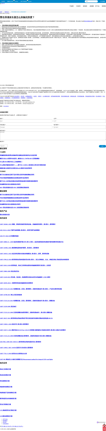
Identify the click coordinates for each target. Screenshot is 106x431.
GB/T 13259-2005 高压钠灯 (8, 306)
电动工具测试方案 (5, 369)
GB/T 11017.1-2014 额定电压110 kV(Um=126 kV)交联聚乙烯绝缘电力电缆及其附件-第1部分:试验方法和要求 (33, 330)
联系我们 (5, 420)
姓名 (1, 118)
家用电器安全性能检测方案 (8, 398)
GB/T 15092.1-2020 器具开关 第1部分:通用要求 (14, 324)
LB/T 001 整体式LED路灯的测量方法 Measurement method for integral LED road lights (26, 359)
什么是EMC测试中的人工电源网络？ (11, 161)
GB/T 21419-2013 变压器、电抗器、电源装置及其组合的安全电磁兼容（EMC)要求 (25, 277)
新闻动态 (7, 11)
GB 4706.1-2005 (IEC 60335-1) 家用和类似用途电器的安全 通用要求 (20, 342)
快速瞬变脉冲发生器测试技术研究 (10, 184)
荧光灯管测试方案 (5, 404)
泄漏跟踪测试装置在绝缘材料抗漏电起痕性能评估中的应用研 (18, 155)
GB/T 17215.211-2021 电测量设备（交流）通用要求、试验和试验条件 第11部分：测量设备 (27, 300)
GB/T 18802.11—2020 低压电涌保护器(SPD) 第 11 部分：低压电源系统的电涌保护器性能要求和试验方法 (31, 242)
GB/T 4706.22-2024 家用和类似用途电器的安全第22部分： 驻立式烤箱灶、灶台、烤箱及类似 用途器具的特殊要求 (34, 259)
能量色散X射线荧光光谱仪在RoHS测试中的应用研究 (16, 168)
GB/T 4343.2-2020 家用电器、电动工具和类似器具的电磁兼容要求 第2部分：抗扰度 (25, 265)
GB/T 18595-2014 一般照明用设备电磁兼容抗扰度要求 (16, 283)
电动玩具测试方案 (5, 375)
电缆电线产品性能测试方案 (8, 392)
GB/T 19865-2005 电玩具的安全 (9, 271)
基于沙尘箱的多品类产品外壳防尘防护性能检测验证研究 (17, 174)
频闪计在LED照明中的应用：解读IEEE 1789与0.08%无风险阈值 (19, 158)
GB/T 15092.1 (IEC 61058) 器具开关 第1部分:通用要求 (16, 347)
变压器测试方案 (5, 381)
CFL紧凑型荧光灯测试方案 (8, 410)
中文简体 (102, 1)
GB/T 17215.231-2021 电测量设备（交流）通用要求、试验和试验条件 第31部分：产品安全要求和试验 (31, 289)
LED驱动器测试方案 (6, 416)
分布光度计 (6, 423)
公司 (55, 118)
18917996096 (23, 1)
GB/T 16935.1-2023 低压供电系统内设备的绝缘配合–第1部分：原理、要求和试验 (24, 253)
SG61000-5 (6, 106)
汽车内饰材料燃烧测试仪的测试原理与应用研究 (14, 178)
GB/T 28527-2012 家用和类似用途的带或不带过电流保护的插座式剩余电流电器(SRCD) (26, 318)
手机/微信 (3, 124)
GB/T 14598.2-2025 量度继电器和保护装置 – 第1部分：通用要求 (19, 248)
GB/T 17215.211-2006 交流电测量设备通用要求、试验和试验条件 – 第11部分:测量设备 (26, 312)
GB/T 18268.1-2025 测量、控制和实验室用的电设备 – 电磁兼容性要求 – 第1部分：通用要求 (27, 224)
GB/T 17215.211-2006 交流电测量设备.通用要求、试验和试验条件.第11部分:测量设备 (25, 336)
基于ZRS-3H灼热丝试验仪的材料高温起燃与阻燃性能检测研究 (19, 181)
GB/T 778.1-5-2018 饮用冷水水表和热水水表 (13, 353)
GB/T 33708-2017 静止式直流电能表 (11, 294)
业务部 (3, 1)
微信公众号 (10, 1)
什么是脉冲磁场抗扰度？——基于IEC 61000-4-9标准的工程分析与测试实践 (23, 165)
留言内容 (2, 130)
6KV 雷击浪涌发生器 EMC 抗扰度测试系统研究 (14, 187)
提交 (102, 146)
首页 (1, 11)
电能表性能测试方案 (6, 386)
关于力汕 (5, 419)
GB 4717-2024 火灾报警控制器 (9, 236)
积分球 (4, 422)
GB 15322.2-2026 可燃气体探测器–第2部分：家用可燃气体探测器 (20, 230)
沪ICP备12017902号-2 (17, 426)
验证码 (2, 141)
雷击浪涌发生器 (88, 21)
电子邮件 (56, 124)
